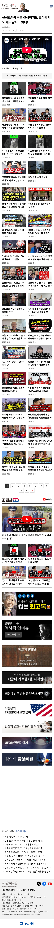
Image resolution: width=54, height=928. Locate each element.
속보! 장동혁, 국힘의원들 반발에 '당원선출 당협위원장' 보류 (39, 231)
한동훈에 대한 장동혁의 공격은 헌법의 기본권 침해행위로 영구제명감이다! (27, 863)
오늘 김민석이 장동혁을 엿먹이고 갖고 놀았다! (39, 126)
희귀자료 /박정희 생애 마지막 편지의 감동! (13, 231)
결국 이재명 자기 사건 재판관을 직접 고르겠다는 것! (14, 205)
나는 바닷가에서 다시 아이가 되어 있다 (22, 844)
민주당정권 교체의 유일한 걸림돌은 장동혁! (13, 390)
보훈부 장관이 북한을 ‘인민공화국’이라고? (24, 856)
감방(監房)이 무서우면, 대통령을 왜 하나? (23, 840)
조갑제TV (31, 889)
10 (27, 490)
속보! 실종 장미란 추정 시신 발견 (39, 205)
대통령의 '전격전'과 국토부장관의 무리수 (23, 848)
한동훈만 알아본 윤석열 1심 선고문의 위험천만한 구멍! (13, 100)
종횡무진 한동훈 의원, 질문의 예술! (40, 100)
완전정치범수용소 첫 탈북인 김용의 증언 (23, 852)
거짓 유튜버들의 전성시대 (16, 836)
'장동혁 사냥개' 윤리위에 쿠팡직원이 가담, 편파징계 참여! (13, 442)
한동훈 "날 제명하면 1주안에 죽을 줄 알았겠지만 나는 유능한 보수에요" (40, 442)
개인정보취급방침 (8, 889)
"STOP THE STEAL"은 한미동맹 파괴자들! (13, 258)
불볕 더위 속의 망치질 (37, 177)
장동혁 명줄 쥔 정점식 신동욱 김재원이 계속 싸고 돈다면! (40, 284)
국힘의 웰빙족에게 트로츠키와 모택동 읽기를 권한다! (13, 126)
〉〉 (32, 490)
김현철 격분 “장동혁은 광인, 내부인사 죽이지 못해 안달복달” (39, 310)
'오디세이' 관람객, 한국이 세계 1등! (13, 363)
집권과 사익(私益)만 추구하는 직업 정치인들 (25, 859)
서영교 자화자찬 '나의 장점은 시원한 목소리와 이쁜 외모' (40, 258)
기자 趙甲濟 (21, 889)
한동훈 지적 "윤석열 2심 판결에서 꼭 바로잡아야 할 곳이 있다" (39, 363)
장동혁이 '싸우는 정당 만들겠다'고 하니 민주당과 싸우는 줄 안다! (14, 179)
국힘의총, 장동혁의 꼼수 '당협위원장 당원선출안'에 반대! (40, 416)
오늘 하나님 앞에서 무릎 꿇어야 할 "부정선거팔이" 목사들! (14, 337)
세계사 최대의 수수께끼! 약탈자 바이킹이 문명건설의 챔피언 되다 (13, 416)
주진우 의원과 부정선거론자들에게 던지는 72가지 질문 (27, 867)
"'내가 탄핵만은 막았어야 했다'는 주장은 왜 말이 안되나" (39, 390)
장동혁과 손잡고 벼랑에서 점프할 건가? (13, 310)
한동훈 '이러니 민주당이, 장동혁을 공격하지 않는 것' (40, 469)
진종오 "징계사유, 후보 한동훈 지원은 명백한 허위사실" (13, 469)
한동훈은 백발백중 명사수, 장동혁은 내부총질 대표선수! (39, 337)
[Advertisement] (27, 797)
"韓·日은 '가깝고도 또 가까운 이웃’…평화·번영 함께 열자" (27, 871)
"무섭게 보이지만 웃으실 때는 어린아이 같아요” (13, 152)
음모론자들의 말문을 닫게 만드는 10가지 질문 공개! (13, 284)
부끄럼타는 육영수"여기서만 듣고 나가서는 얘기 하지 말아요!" (40, 152)
